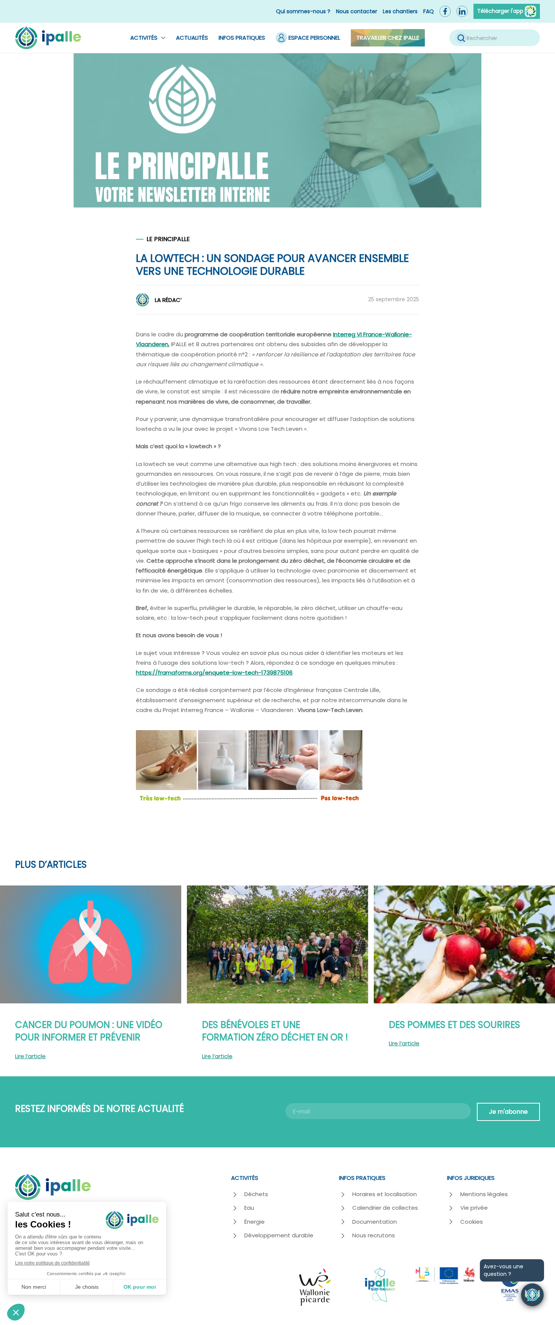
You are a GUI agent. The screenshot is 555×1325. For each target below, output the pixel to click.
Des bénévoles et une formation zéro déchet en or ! (275, 1031)
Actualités (192, 38)
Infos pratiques (242, 38)
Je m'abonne (508, 1111)
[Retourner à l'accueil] (48, 38)
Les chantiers (400, 11)
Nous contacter (356, 11)
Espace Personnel (314, 38)
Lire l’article (30, 1056)
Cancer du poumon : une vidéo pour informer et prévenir (88, 1031)
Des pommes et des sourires (454, 1025)
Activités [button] (143, 38)
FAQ (428, 11)
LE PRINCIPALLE (168, 239)
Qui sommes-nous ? (303, 11)
